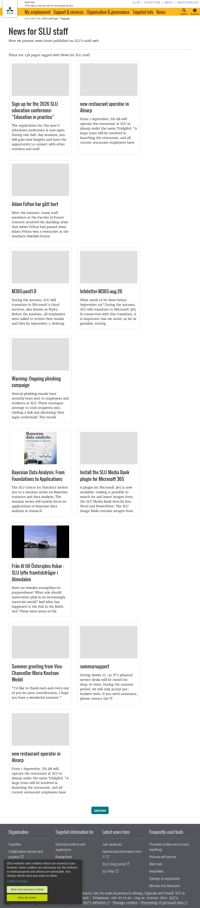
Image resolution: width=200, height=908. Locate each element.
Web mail (155, 864)
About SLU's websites (89, 902)
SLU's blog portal (113, 864)
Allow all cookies (27, 897)
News (160, 11)
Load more (100, 810)
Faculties (15, 844)
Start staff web (33, 18)
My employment (37, 11)
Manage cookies (125, 902)
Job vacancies (112, 844)
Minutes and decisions (164, 886)
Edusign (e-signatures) (164, 879)
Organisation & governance (108, 11)
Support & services (69, 11)
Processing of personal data (162, 902)
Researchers (63, 857)
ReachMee (156, 871)
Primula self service (162, 857)
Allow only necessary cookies (27, 889)
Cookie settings (17, 881)
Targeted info (143, 11)
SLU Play (108, 871)
